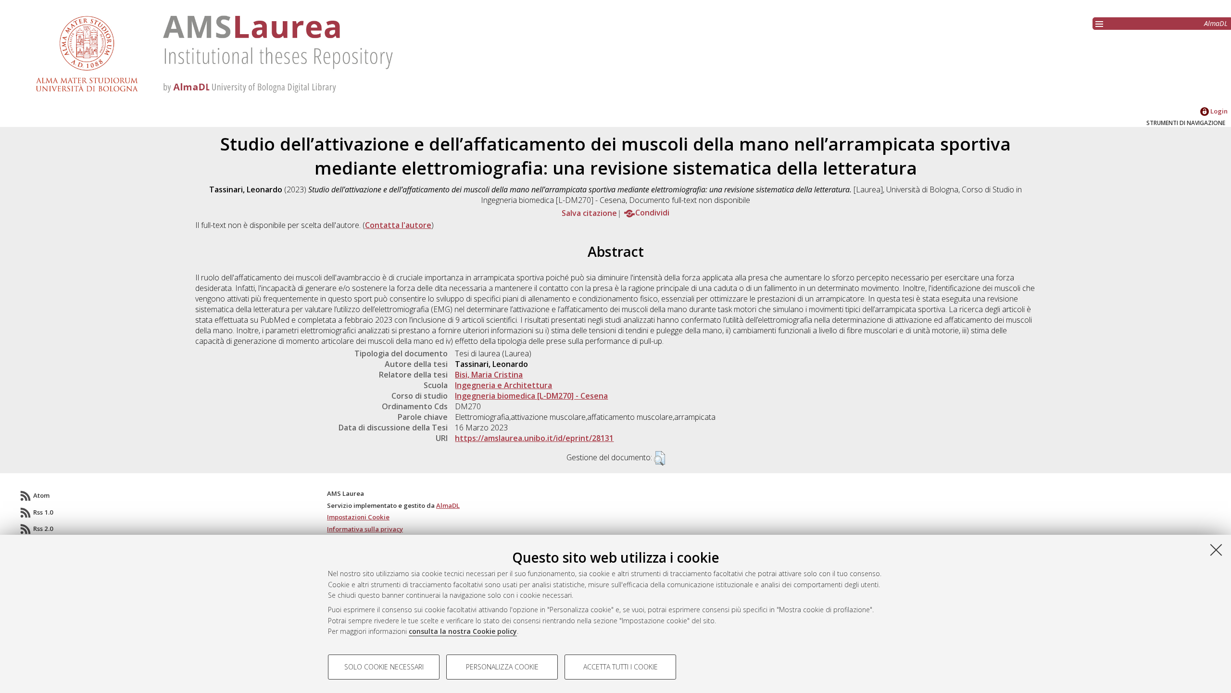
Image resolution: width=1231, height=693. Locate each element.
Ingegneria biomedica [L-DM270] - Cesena (531, 396)
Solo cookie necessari (384, 666)
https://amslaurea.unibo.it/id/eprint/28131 (534, 438)
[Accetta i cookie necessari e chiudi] (1216, 549)
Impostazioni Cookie (358, 517)
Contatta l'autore (398, 225)
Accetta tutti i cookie (620, 666)
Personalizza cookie (502, 666)
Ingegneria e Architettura (503, 385)
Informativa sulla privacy (365, 529)
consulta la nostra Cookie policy (463, 631)
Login (1218, 111)
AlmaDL (1216, 23)
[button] (659, 458)
